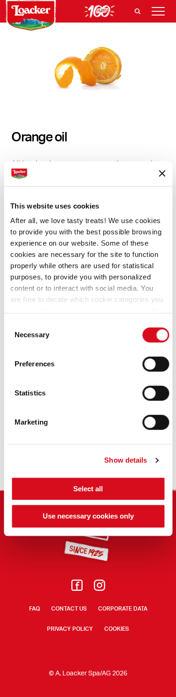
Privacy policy (70, 628)
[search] (137, 11)
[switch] (155, 364)
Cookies (116, 628)
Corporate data (122, 608)
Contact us (69, 608)
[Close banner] (162, 173)
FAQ (34, 608)
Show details (125, 460)
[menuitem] (77, 588)
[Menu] (158, 11)
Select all (88, 489)
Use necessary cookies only (88, 516)
